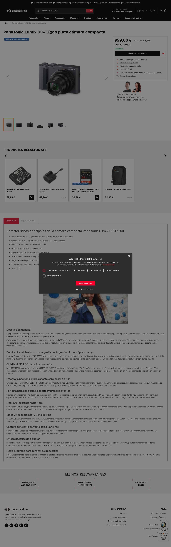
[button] (85, 289)
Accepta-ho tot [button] (85, 283)
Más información (109, 265)
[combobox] (129, 256)
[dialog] (85, 273)
